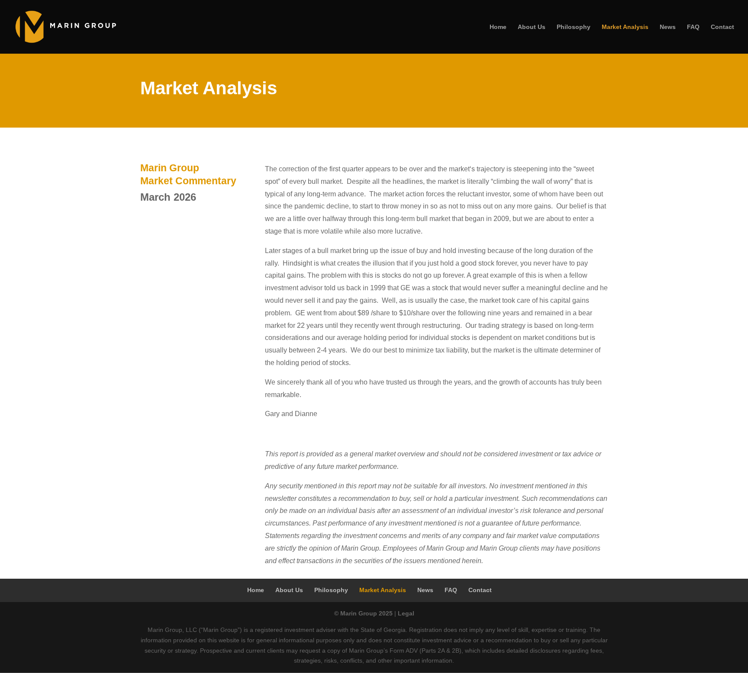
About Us (531, 27)
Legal (406, 613)
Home (498, 27)
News (668, 27)
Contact (722, 27)
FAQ (693, 27)
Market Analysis (625, 27)
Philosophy (573, 27)
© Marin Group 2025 (363, 613)
